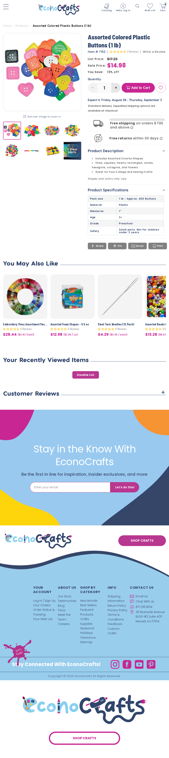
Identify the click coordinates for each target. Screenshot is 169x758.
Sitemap (86, 642)
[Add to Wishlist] (41, 281)
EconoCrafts (83, 676)
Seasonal (87, 628)
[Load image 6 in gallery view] (32, 151)
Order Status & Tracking (44, 612)
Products (22, 25)
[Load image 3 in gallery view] (52, 131)
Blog (61, 606)
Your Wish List (43, 619)
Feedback (115, 624)
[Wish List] (161, 88)
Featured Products (86, 612)
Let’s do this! (124, 487)
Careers (64, 624)
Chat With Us (145, 601)
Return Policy (117, 606)
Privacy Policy (117, 610)
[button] (137, 6)
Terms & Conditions (116, 617)
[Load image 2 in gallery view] (32, 131)
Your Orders (41, 605)
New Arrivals (88, 601)
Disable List (85, 375)
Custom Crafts (114, 631)
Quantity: (95, 79)
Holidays (86, 633)
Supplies (86, 624)
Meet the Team (64, 617)
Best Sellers (88, 605)
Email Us (142, 596)
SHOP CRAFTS (142, 540)
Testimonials (67, 601)
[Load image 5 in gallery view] (12, 151)
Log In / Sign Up (44, 601)
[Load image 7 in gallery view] (52, 151)
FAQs (61, 610)
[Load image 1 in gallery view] (12, 131)
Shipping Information (116, 598)
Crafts (84, 619)
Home (7, 25)
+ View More (72, 150)
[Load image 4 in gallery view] (72, 131)
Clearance (88, 638)
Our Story (65, 596)
